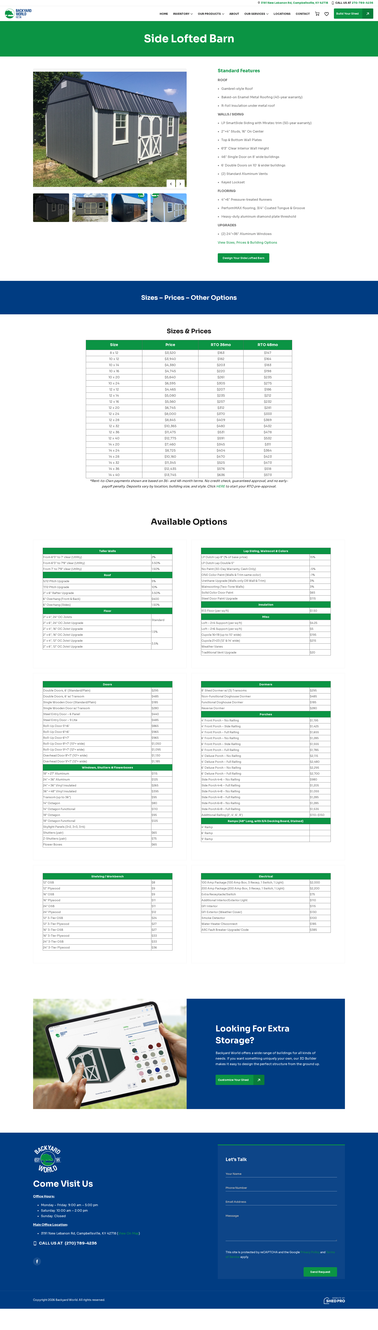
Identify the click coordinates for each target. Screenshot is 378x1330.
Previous (171, 184)
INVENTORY (181, 14)
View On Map (128, 1233)
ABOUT (234, 14)
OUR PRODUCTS (209, 14)
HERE (220, 486)
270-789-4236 (362, 3)
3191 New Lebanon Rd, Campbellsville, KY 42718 (294, 3)
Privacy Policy (310, 1252)
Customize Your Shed (233, 1080)
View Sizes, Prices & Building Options (247, 242)
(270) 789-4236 (81, 1243)
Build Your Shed (347, 13)
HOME (164, 14)
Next (180, 184)
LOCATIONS (282, 14)
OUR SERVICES (254, 14)
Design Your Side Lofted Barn (243, 258)
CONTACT (303, 14)
